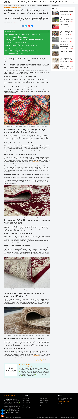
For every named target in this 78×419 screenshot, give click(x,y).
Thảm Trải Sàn (25, 398)
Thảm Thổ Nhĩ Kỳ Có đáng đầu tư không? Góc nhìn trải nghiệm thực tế (21, 50)
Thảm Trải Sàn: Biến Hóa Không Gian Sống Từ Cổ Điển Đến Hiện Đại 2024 (66, 53)
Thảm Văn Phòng (22, 2)
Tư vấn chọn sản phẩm (16, 7)
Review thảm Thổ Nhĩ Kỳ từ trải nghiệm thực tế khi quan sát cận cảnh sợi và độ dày (24, 39)
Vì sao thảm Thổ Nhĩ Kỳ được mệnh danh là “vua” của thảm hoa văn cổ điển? (22, 34)
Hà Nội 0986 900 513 (64, 401)
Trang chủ (6, 5)
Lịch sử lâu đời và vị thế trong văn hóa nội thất (16, 36)
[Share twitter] (26, 27)
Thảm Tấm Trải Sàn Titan (66, 38)
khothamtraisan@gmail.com (65, 403)
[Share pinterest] (29, 27)
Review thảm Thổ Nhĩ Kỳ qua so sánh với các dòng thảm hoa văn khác (21, 45)
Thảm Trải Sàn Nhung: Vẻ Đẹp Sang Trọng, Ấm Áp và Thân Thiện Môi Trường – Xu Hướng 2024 (67, 47)
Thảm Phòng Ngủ (26, 402)
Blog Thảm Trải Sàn (8, 7)
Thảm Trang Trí (54, 2)
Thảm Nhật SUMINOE (27, 407)
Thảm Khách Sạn (44, 2)
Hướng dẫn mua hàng (42, 417)
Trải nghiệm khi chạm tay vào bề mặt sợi (15, 40)
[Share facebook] (23, 27)
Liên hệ (72, 417)
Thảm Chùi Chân (63, 2)
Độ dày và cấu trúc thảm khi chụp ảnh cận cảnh (16, 42)
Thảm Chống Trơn (26, 406)
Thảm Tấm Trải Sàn (33, 2)
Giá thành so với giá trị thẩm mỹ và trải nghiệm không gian (19, 51)
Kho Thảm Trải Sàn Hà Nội (66, 11)
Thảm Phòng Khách (43, 400)
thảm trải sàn (36, 161)
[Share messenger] (32, 27)
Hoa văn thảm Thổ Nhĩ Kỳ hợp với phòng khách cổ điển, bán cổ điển (21, 43)
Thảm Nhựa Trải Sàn (43, 406)
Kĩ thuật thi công (53, 417)
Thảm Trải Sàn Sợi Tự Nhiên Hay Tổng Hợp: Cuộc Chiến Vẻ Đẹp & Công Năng (66, 66)
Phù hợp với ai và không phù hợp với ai (15, 53)
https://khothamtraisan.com (25, 366)
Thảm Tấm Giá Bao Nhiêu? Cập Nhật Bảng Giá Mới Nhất (66, 33)
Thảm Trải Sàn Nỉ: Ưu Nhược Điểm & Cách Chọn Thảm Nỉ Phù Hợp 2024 (66, 19)
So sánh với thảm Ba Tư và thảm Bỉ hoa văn (15, 47)
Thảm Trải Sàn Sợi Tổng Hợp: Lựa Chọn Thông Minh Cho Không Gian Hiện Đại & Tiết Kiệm (66, 60)
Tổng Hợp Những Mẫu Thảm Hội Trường (65, 25)
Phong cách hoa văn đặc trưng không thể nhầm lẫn (17, 37)
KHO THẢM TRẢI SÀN (24, 364)
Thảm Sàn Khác (43, 5)
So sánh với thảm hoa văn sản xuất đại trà (15, 48)
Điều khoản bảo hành (64, 417)
